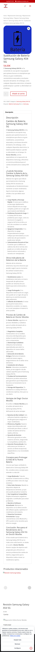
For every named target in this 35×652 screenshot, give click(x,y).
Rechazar (17, 644)
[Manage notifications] (31, 648)
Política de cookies (15, 635)
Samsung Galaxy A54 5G (16, 20)
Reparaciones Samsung (14, 15)
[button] (28, 28)
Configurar (17, 648)
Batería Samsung (14, 104)
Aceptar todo (17, 640)
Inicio (5, 15)
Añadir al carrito (18, 93)
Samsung (25, 104)
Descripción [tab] (9, 112)
